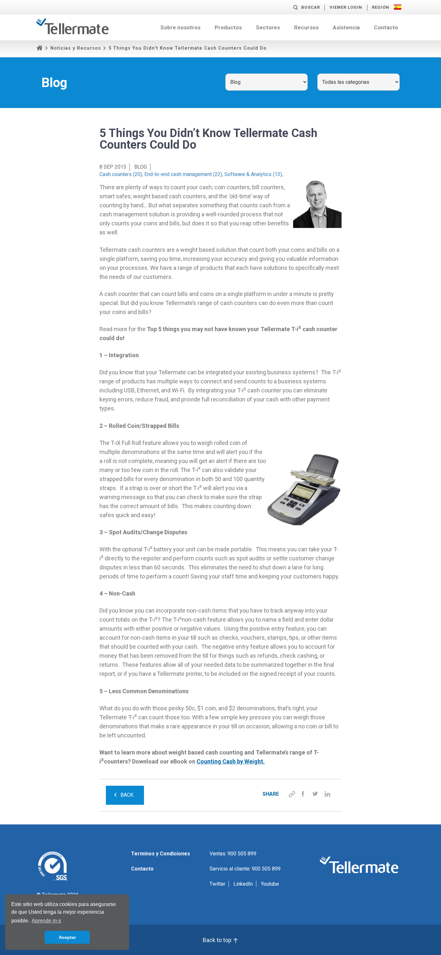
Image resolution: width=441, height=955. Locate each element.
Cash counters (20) (120, 174)
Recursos (306, 27)
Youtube (270, 884)
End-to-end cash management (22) (183, 174)
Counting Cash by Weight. (231, 761)
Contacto (386, 27)
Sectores (268, 27)
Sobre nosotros (180, 27)
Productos (228, 27)
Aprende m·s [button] (46, 920)
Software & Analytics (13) (253, 174)
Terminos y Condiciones (160, 854)
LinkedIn (243, 884)
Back (126, 795)
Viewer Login (346, 7)
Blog (140, 167)
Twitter (217, 884)
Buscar (310, 7)
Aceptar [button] (67, 937)
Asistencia (346, 27)
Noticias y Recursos (75, 48)
